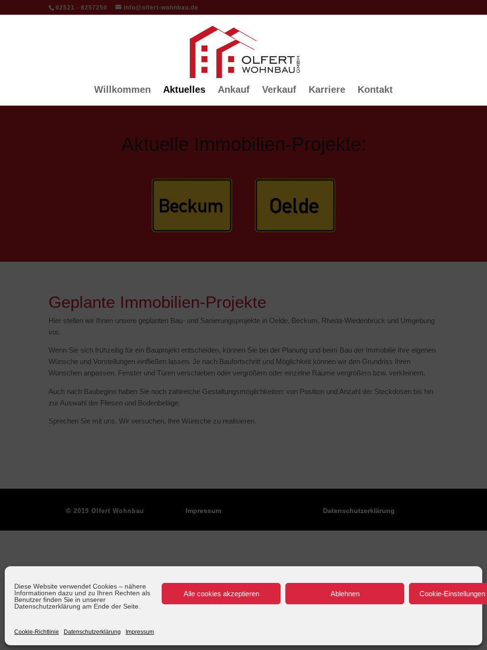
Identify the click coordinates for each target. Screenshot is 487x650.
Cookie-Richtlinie (36, 632)
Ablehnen (345, 594)
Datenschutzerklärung (92, 632)
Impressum (140, 632)
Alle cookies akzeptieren (221, 594)
